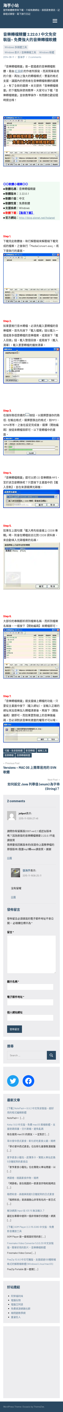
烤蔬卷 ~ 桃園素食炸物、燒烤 (22, 1177)
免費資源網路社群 (20, 1308)
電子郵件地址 (15, 996)
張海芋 (21, 57)
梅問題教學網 (18, 1312)
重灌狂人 (16, 1317)
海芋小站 (11, 5)
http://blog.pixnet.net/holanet (37, 217)
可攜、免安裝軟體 (14, 750)
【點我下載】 (26, 212)
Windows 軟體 (46, 52)
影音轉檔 (30, 750)
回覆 (9, 858)
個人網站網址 (15, 1012)
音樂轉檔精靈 (23, 755)
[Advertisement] (31, 1361)
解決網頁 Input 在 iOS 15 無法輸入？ (26, 1210)
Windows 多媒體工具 (16, 47)
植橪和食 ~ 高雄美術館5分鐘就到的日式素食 (30, 1194)
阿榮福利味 (17, 1295)
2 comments (34, 57)
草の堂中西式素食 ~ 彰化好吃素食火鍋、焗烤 (31, 1140)
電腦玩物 (16, 1300)
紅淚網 (19, 71)
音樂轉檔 (9, 755)
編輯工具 (42, 750)
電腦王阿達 (17, 1304)
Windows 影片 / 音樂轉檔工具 (20, 52)
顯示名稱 (13, 981)
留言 (10, 932)
